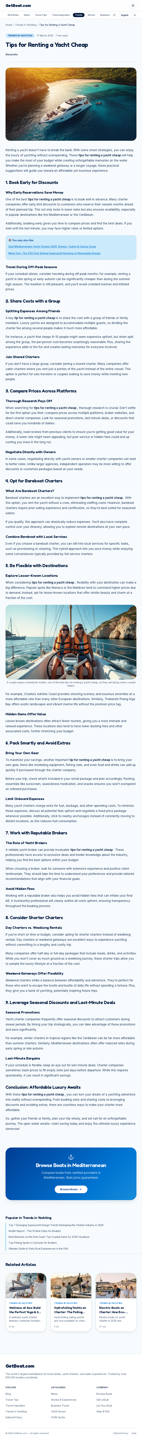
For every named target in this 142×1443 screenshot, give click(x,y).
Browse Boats (69, 1189)
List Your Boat (104, 1405)
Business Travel (108, 15)
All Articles (13, 15)
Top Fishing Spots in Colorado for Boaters (33, 1242)
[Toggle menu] (133, 5)
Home (9, 24)
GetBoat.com (18, 5)
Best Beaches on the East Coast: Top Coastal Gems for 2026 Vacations (49, 1236)
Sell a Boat (102, 1399)
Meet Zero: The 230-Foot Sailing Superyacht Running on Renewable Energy (54, 253)
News (27, 15)
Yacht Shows (58, 1411)
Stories (91, 15)
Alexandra (12, 54)
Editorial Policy (14, 1417)
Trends (78, 15)
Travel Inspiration (61, 15)
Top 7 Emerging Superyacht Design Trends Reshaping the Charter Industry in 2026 (56, 1225)
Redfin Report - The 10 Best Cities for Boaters (35, 1230)
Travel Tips (41, 15)
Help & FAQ (102, 1411)
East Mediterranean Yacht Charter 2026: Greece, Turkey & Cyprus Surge (52, 246)
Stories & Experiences (63, 1399)
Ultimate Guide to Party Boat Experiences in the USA (38, 1248)
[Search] (114, 15)
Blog (8, 1393)
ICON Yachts (58, 1417)
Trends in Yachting (25, 24)
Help (134, 1433)
